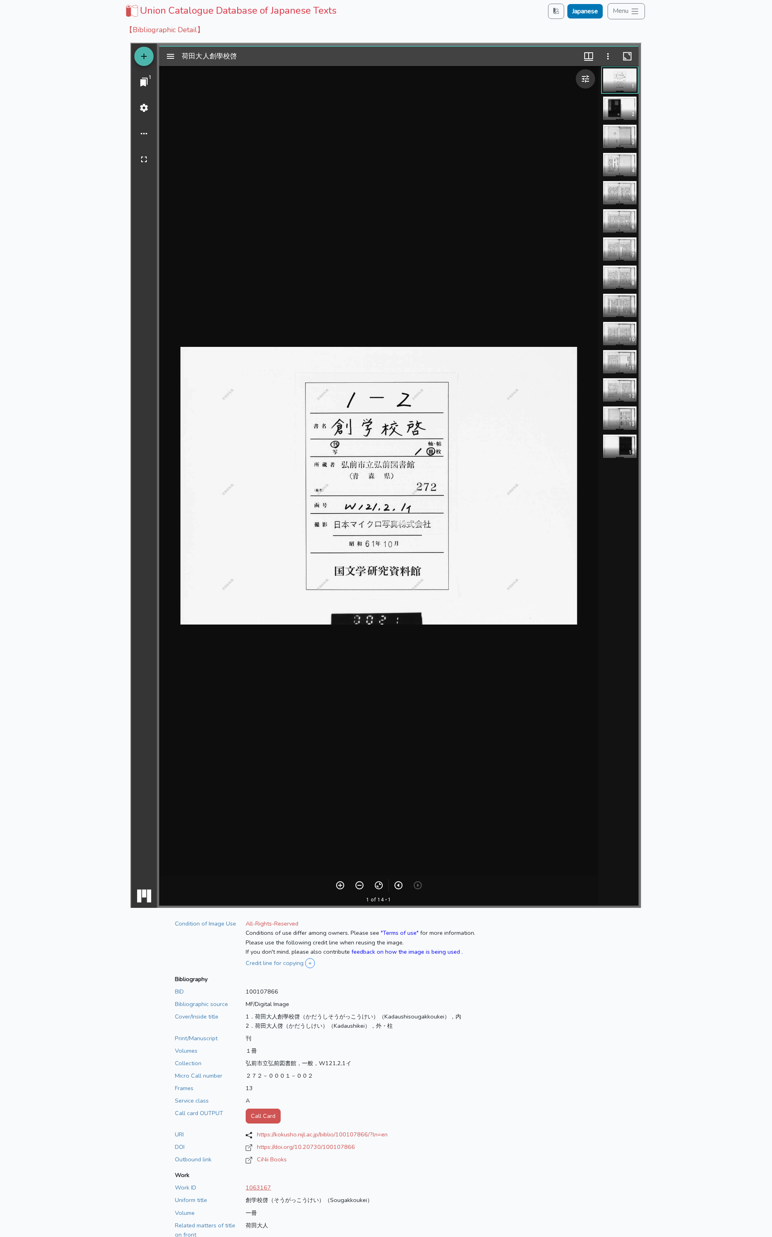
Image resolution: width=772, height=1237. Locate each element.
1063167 (258, 1187)
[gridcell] (230, 10)
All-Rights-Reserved (272, 924)
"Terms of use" (400, 933)
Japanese (585, 11)
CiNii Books (272, 1159)
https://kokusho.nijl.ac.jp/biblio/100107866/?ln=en (322, 1134)
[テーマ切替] (556, 11)
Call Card (263, 1116)
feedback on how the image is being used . (407, 952)
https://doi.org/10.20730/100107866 (306, 1147)
